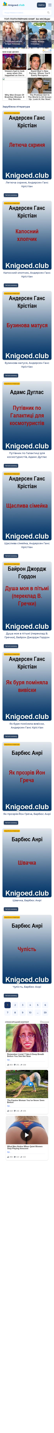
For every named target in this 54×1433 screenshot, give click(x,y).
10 (30, 1012)
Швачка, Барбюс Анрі (27, 900)
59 (45, 1012)
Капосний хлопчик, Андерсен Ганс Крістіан (27, 274)
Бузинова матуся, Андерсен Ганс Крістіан (27, 364)
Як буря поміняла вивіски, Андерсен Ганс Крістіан (27, 725)
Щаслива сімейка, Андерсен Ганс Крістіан (27, 545)
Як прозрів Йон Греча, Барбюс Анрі (27, 813)
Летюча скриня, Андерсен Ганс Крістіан (27, 184)
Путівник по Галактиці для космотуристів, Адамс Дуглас (27, 455)
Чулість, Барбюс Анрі (27, 986)
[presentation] (44, 50)
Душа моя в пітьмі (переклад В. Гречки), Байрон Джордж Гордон (27, 635)
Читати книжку (11, 195)
